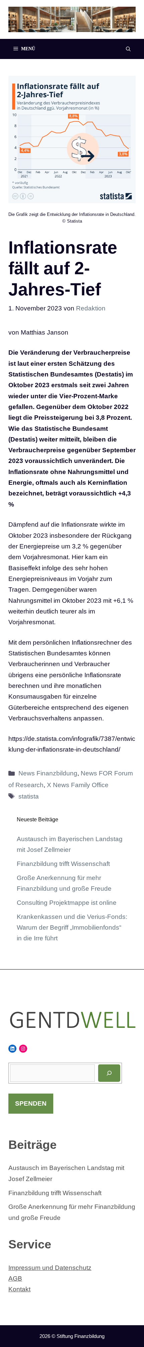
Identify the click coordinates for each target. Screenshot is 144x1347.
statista (28, 796)
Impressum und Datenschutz (49, 1267)
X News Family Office (78, 784)
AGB (15, 1278)
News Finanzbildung (47, 773)
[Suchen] (109, 1073)
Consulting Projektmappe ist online (67, 902)
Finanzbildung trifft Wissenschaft (63, 863)
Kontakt (19, 1289)
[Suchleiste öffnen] (128, 49)
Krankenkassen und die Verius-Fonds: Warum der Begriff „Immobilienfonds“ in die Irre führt (72, 927)
